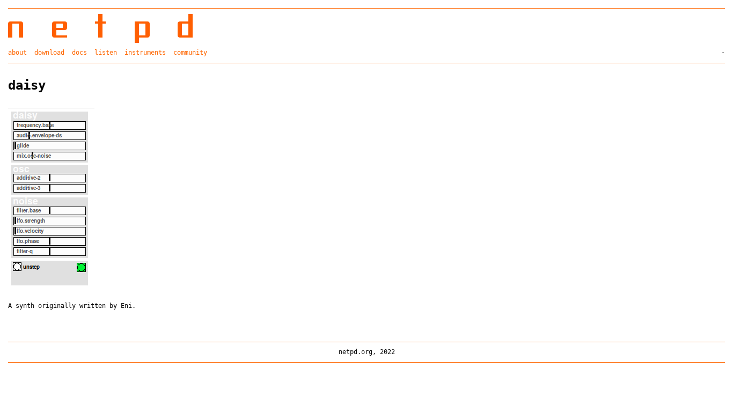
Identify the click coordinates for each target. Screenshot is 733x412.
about (17, 52)
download (49, 52)
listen (105, 52)
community (190, 52)
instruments (145, 52)
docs (79, 52)
